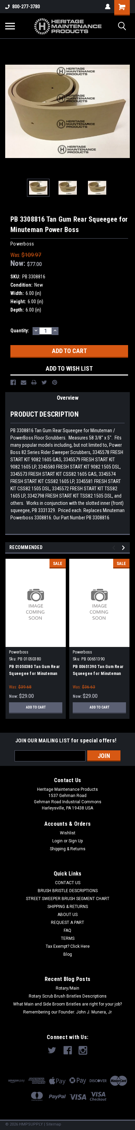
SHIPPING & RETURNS (67, 906)
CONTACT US (67, 882)
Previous (10, 111)
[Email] (23, 382)
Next (124, 111)
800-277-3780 (26, 6)
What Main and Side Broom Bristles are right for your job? (67, 1004)
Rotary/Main (67, 988)
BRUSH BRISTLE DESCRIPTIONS (68, 890)
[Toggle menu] (10, 26)
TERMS (67, 938)
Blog (67, 954)
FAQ (67, 930)
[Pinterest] (54, 382)
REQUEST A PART (67, 922)
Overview (68, 398)
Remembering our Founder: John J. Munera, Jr (67, 1012)
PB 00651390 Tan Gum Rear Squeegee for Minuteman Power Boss (98, 673)
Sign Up (76, 841)
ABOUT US (67, 914)
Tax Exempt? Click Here (68, 946)
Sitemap (53, 1124)
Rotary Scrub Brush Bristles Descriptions (68, 996)
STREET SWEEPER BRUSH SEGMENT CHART (67, 898)
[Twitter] (44, 382)
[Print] (34, 382)
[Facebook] (13, 382)
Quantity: (19, 330)
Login (57, 841)
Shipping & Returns (68, 848)
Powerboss (18, 652)
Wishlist (67, 833)
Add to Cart (36, 707)
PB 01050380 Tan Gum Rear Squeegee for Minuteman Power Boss (34, 673)
